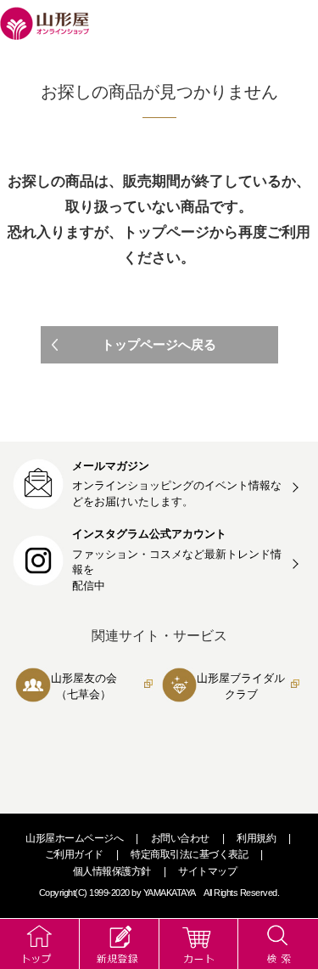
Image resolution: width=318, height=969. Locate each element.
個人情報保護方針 (112, 871)
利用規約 (256, 838)
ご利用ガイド (74, 854)
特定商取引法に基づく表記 (189, 854)
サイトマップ (207, 871)
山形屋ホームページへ (74, 838)
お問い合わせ (180, 838)
